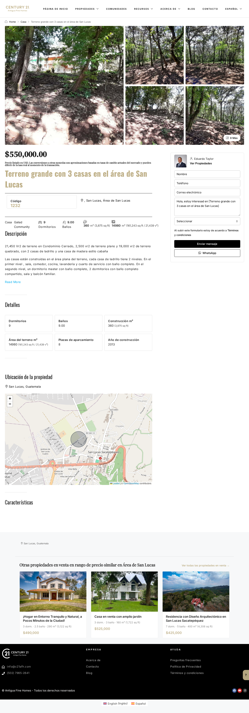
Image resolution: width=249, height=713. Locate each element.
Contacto (210, 8)
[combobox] (207, 221)
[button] (10, 398)
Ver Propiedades (201, 163)
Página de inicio (55, 8)
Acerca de (168, 8)
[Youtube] (240, 690)
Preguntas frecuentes (185, 660)
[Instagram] (245, 690)
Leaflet (116, 483)
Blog (191, 8)
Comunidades (116, 8)
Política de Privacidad (185, 666)
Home (12, 21)
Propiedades (85, 8)
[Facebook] (234, 690)
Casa (23, 21)
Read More (13, 282)
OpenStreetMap (131, 483)
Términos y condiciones (187, 673)
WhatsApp (209, 253)
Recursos (141, 8)
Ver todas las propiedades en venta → (205, 565)
